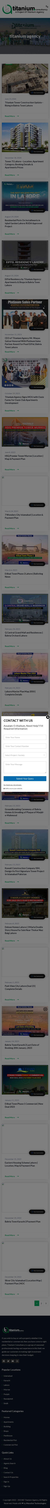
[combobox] (25, 755)
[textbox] (24, 755)
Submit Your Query (25, 778)
